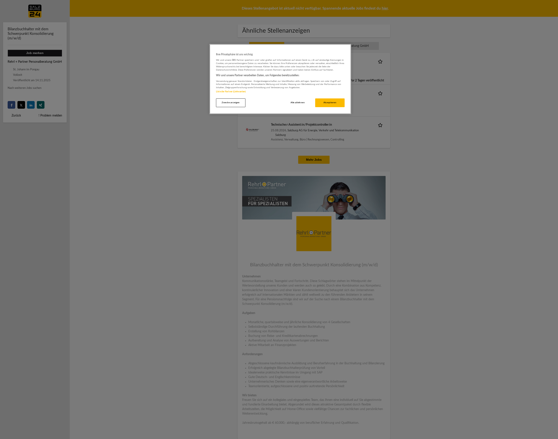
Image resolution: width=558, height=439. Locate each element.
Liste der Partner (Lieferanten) (231, 92)
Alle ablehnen (298, 102)
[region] (280, 79)
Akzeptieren (329, 102)
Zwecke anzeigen (231, 102)
